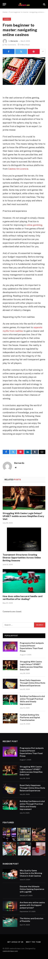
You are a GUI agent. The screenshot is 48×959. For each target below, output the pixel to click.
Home (5, 12)
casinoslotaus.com (10, 951)
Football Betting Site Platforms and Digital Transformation (30, 717)
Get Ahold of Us (15, 942)
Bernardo (14, 41)
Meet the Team (33, 942)
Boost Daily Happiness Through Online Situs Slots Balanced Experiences (32, 683)
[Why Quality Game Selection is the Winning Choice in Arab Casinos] (10, 874)
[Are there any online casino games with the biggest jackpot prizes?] (10, 906)
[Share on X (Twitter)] (21, 51)
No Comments (10, 45)
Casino (7, 19)
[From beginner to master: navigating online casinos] (24, 71)
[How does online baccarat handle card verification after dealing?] (24, 581)
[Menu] (4, 4)
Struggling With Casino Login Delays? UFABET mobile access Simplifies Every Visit (23, 516)
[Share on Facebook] (9, 51)
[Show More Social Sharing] (42, 51)
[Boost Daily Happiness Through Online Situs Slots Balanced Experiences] (10, 684)
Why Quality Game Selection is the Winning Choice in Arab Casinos (31, 873)
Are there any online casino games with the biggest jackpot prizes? (32, 905)
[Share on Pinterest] (34, 51)
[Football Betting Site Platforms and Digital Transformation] (10, 718)
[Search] (44, 4)
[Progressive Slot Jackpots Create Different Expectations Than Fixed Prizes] (10, 647)
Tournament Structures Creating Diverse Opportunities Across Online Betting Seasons (22, 558)
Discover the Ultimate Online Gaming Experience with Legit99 (32, 889)
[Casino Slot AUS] (24, 4)
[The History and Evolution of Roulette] (10, 922)
